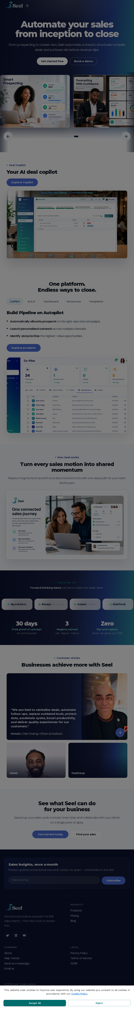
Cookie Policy (79, 993)
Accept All (35, 1003)
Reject (99, 1003)
